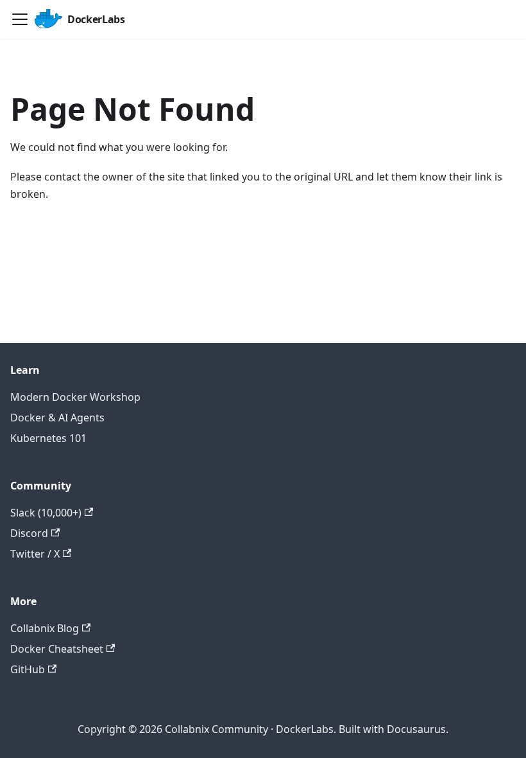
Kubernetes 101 (48, 438)
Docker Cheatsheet (56, 649)
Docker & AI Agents (57, 417)
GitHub (27, 669)
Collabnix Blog (44, 628)
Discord (29, 533)
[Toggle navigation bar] (20, 19)
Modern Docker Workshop (75, 397)
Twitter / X (35, 554)
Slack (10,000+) (45, 513)
